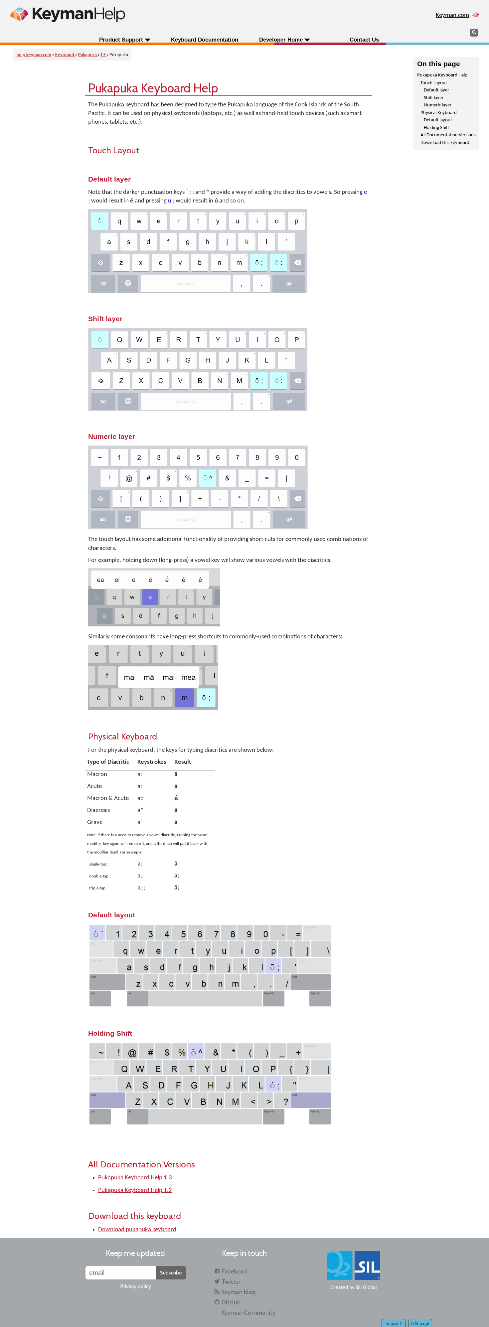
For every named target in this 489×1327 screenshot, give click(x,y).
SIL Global (366, 1287)
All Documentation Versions (448, 135)
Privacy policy (135, 1286)
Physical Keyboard (438, 112)
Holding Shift (436, 127)
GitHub (231, 1302)
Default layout (438, 120)
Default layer (436, 90)
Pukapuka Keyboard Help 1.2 (135, 1190)
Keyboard (65, 54)
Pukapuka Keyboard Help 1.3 (135, 1178)
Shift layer (433, 97)
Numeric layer (437, 105)
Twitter (231, 1281)
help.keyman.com (34, 54)
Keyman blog (238, 1292)
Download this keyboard (444, 142)
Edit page (420, 1323)
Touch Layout (433, 82)
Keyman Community (248, 1312)
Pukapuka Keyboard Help (442, 75)
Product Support (121, 39)
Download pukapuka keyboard (137, 1230)
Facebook (234, 1271)
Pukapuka (88, 54)
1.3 (103, 54)
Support (394, 1323)
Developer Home (281, 39)
